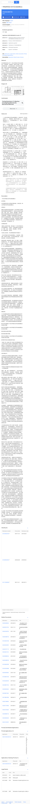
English (11, 20)
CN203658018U (5, 660)
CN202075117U (5, 649)
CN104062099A (5, 664)
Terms (24, 802)
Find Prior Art (16, 17)
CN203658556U (5, 623)
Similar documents (19, 53)
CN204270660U (5, 709)
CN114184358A (5, 582)
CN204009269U (5, 718)
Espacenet (11, 57)
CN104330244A (5, 533)
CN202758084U (5, 701)
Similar (23, 17)
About (3, 802)
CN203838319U (5, 713)
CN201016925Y (5, 722)
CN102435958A (5, 668)
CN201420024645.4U (6, 736)
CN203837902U (5, 693)
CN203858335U (5, 656)
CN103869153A (5, 676)
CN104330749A (5, 640)
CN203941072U (5, 627)
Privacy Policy (4, 803)
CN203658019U (5, 636)
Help (10, 803)
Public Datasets (18, 802)
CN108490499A (5, 559)
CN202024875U (5, 631)
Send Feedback (9, 802)
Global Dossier (16, 57)
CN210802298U (5, 697)
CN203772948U (5, 705)
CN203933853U (5, 672)
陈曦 (7, 22)
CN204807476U (5, 685)
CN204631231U (5, 652)
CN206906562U (5, 689)
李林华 (10, 22)
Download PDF (7, 17)
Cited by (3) (7, 53)
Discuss (22, 57)
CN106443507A (5, 680)
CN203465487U (5, 645)
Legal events (12, 53)
